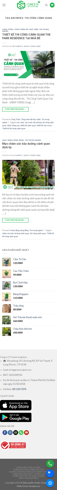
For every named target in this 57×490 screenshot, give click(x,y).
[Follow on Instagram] (10, 432)
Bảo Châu (36, 46)
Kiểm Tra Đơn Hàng (29, 478)
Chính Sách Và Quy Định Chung (28, 476)
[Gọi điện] (50, 464)
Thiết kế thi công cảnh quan (13, 128)
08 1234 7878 (19, 389)
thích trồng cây (13, 125)
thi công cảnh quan (38, 233)
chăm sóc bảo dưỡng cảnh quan (15, 233)
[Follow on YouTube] (26, 432)
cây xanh (20, 122)
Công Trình (7, 29)
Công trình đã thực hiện (26, 29)
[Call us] (21, 432)
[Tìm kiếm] (46, 5)
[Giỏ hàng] (52, 5)
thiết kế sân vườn (44, 125)
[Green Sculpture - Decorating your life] (28, 5)
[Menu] (4, 5)
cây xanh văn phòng (33, 122)
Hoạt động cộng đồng (13, 140)
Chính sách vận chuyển (28, 467)
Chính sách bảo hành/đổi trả (28, 470)
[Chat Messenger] (50, 483)
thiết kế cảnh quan (28, 125)
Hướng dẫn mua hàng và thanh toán (28, 472)
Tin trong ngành (33, 140)
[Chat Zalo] (50, 473)
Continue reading (15, 109)
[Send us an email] (15, 432)
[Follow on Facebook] (4, 432)
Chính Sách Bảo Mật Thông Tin (28, 474)
